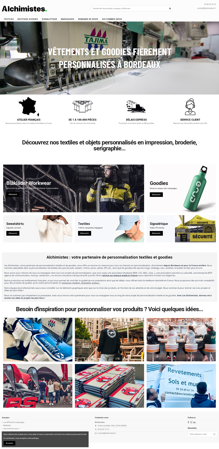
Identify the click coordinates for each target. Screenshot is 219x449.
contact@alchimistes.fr (206, 8)
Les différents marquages (13, 422)
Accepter (9, 443)
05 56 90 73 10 (103, 429)
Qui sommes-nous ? (11, 429)
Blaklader (7, 425)
